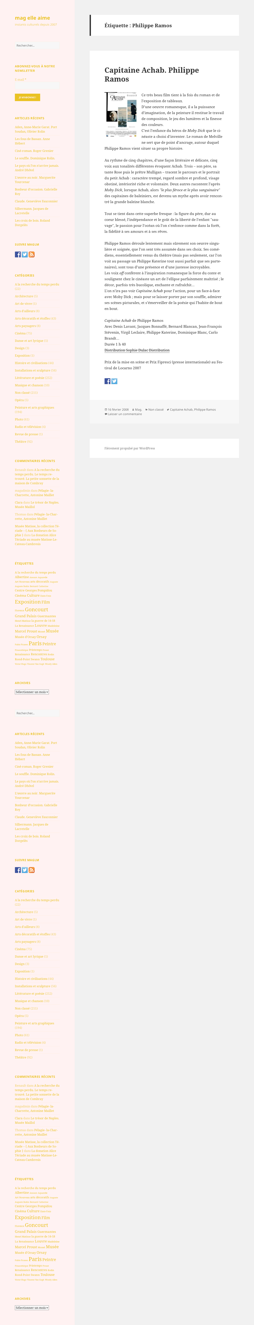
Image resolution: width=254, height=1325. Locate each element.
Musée (52, 631)
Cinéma (20, 333)
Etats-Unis (45, 595)
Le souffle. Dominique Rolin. (35, 158)
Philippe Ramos (205, 409)
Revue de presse (26, 434)
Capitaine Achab (181, 409)
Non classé (22, 393)
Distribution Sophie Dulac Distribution (137, 350)
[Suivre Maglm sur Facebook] (18, 254)
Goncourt (36, 609)
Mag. (138, 409)
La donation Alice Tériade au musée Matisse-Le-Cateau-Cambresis (36, 539)
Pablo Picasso (21, 644)
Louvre (41, 625)
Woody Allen (51, 663)
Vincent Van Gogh (35, 663)
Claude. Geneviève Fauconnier (36, 201)
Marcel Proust (26, 631)
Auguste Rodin (22, 586)
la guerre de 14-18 (43, 620)
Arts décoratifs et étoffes (32, 318)
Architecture (24, 296)
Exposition (22, 356)
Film (45, 602)
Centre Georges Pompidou (33, 590)
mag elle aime (32, 17)
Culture (33, 595)
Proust (46, 650)
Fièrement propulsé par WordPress (130, 448)
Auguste (54, 581)
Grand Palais (26, 616)
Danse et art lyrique (29, 341)
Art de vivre (23, 304)
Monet (41, 631)
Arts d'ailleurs (25, 311)
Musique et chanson (29, 385)
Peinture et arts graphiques (34, 407)
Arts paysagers (25, 326)
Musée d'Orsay (25, 637)
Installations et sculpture (32, 370)
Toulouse (48, 659)
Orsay (42, 636)
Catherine (43, 586)
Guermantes (46, 616)
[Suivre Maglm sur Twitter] (25, 254)
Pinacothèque (21, 650)
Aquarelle (42, 577)
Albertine (22, 577)
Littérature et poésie (29, 378)
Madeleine (54, 625)
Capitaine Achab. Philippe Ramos (152, 74)
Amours (33, 577)
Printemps (35, 650)
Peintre (49, 643)
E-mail (20, 80)
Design (20, 348)
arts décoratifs (39, 581)
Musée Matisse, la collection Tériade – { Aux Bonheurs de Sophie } (37, 530)
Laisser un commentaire (125, 414)
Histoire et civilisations (31, 363)
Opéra (19, 400)
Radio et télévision (28, 427)
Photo (19, 419)
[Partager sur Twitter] (114, 381)
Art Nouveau (22, 581)
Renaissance (22, 654)
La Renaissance (24, 625)
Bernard (34, 586)
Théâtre (20, 442)
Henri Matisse (23, 620)
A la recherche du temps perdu (37, 284)
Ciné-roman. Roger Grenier (34, 151)
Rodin (51, 654)
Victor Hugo (20, 663)
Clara (18, 502)
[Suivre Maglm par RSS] (32, 254)
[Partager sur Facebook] (107, 381)
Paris (35, 643)
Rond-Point (22, 659)
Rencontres (39, 654)
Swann (35, 659)
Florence (19, 610)
